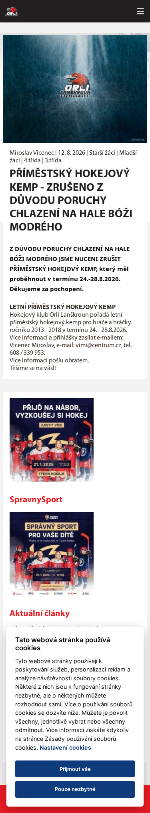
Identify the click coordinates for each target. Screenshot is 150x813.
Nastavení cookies (65, 747)
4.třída (32, 161)
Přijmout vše (75, 769)
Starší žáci (102, 153)
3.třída (53, 161)
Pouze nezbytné (75, 789)
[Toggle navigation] (140, 11)
